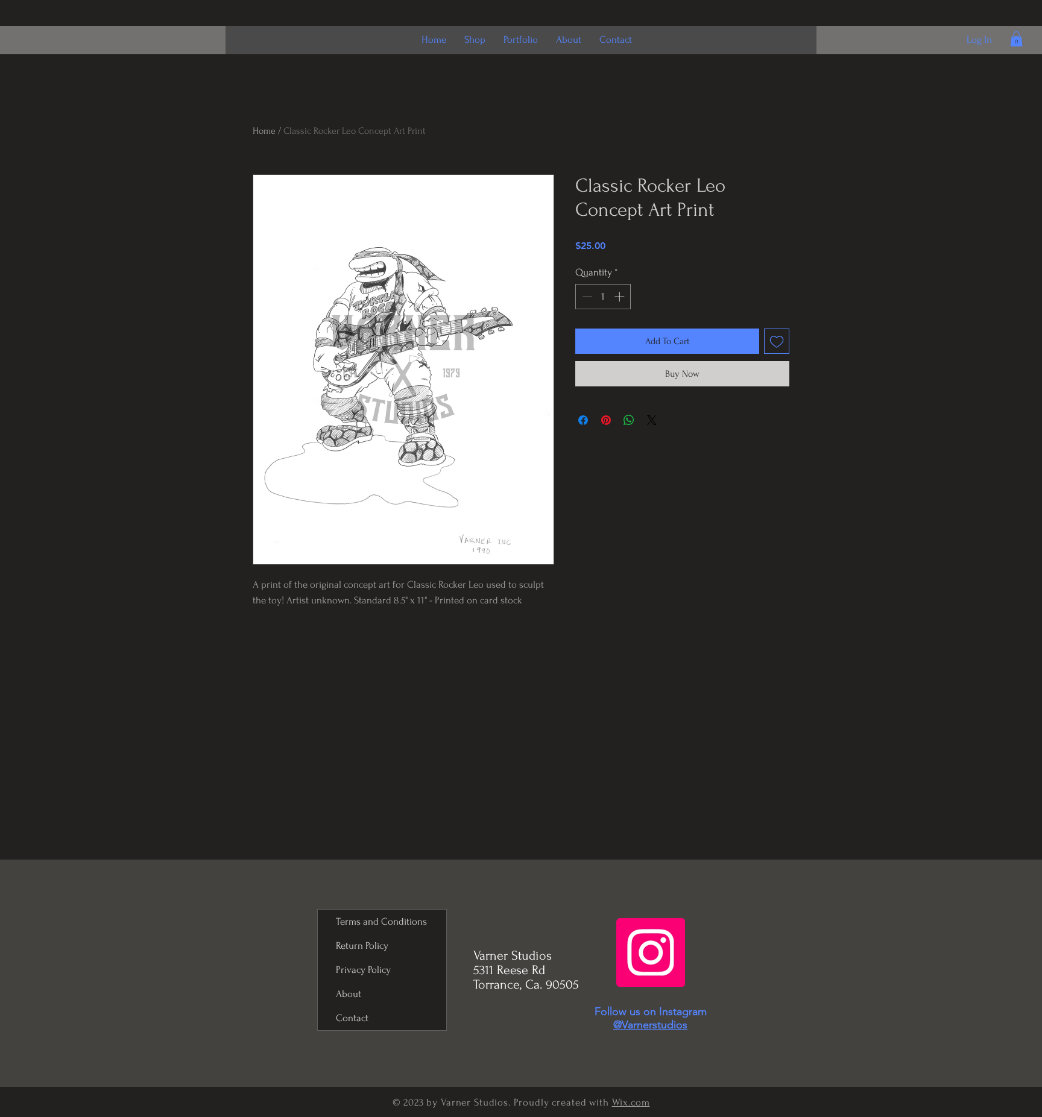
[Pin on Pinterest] (606, 420)
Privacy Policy (363, 969)
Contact (352, 1018)
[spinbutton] (603, 297)
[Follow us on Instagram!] (650, 952)
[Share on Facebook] (583, 420)
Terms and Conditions (381, 921)
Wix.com (631, 1102)
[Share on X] (652, 420)
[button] (1016, 38)
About (348, 993)
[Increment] (620, 297)
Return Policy (362, 945)
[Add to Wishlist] (776, 341)
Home (264, 130)
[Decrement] (586, 297)
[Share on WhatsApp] (629, 420)
